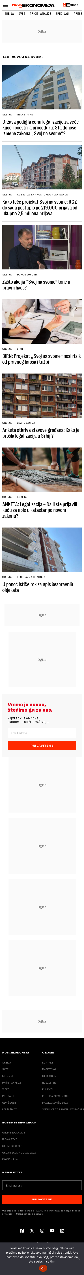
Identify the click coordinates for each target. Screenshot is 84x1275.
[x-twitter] (32, 1231)
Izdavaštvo (9, 1139)
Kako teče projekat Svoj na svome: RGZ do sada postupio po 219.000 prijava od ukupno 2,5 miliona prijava (40, 207)
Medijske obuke (12, 1146)
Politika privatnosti (55, 1096)
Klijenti (47, 1089)
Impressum (49, 1076)
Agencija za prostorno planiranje (42, 194)
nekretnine (25, 114)
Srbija (9, 14)
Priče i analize (40, 14)
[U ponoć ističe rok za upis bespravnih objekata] (42, 550)
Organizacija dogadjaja (19, 1152)
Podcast (8, 1096)
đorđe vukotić (27, 274)
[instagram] (42, 1231)
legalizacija (26, 422)
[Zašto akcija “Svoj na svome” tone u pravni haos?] (42, 247)
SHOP (74, 5)
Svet (21, 14)
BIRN (20, 348)
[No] (78, 1259)
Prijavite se (42, 745)
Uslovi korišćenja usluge (29, 1214)
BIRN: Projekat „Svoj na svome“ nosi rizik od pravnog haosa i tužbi (41, 359)
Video (5, 1089)
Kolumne (8, 1076)
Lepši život (9, 1109)
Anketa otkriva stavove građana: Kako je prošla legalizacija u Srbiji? (40, 433)
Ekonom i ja (10, 1159)
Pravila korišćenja (55, 1102)
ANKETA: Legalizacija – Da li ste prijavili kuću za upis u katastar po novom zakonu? (39, 510)
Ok (43, 1268)
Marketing (49, 1069)
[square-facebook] (22, 1231)
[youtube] (52, 1231)
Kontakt (47, 1062)
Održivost (9, 1102)
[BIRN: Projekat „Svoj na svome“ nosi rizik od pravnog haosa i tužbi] (42, 321)
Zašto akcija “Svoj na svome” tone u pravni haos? (36, 285)
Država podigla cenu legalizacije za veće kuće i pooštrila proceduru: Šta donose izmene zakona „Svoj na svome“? (40, 127)
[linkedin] (62, 1231)
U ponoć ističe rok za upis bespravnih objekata (37, 587)
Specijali (62, 14)
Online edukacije (13, 1132)
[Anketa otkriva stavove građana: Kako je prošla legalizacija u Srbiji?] (42, 396)
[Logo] (33, 5)
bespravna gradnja (31, 577)
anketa (22, 497)
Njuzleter (49, 1082)
